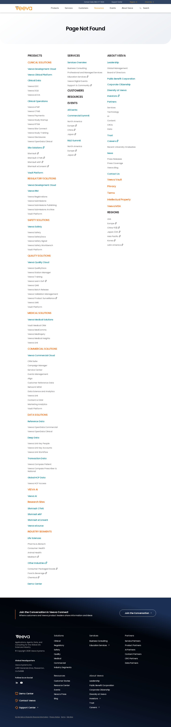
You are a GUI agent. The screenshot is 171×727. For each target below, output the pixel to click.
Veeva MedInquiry (36, 334)
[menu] (133, 2)
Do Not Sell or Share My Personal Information (31, 717)
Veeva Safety (35, 226)
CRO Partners (131, 658)
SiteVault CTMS (35, 157)
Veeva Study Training (38, 132)
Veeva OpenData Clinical (40, 141)
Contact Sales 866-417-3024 (94, 2)
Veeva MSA (114, 206)
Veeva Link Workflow (38, 452)
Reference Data (36, 421)
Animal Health (34, 552)
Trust (110, 135)
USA (109, 219)
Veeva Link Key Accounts (40, 447)
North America (74, 121)
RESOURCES (75, 97)
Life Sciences (34, 538)
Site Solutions (35, 147)
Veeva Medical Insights (39, 338)
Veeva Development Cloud (42, 68)
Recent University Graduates (121, 147)
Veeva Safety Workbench (40, 245)
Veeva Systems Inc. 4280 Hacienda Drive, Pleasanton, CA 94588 (29, 668)
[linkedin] (17, 683)
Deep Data (33, 437)
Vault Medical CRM (37, 325)
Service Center (35, 369)
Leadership (113, 62)
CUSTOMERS (75, 90)
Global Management (117, 68)
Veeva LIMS (33, 302)
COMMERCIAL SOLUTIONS (42, 349)
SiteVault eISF (34, 162)
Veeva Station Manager (39, 272)
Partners (111, 101)
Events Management (38, 374)
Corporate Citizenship (118, 84)
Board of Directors (116, 72)
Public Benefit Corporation (121, 78)
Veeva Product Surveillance (41, 298)
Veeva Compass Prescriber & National (42, 470)
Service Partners (132, 641)
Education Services (77, 76)
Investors (112, 95)
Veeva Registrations (37, 196)
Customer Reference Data (41, 382)
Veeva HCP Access (37, 483)
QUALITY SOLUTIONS (39, 255)
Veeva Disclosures (37, 137)
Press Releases (114, 159)
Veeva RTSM (34, 124)
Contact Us (113, 173)
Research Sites (36, 502)
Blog (56, 698)
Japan (70, 134)
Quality (57, 654)
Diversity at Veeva (116, 90)
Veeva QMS (33, 285)
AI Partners (130, 649)
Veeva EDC (33, 86)
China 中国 (112, 227)
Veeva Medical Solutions (40, 319)
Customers (83, 8)
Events (113, 8)
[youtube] (21, 683)
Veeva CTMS (34, 111)
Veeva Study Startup (38, 120)
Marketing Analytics (37, 404)
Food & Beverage (36, 573)
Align (30, 378)
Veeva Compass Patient (39, 464)
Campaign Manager (37, 365)
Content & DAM (35, 400)
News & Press (60, 694)
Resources (99, 8)
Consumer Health (36, 548)
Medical (57, 658)
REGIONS (113, 212)
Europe (71, 125)
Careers (111, 141)
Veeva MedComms (37, 329)
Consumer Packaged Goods (42, 568)
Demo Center (35, 583)
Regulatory (59, 645)
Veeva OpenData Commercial (43, 427)
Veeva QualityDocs (37, 268)
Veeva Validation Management (43, 294)
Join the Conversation (137, 613)
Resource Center (62, 685)
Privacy (111, 186)
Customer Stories (62, 680)
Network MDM (35, 387)
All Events (72, 109)
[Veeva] (23, 8)
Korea (110, 240)
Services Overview (77, 62)
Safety (57, 649)
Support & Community (78, 85)
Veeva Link (33, 342)
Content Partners (133, 654)
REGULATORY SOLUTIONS (42, 178)
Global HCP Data (36, 477)
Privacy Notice (54, 717)
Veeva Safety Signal (37, 241)
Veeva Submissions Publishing (42, 205)
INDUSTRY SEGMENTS (40, 531)
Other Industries (36, 563)
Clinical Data (34, 80)
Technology (113, 112)
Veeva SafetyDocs (37, 236)
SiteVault (32, 153)
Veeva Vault (114, 179)
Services (69, 8)
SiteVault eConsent (37, 166)
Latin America (114, 245)
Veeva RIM (33, 190)
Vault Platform (35, 172)
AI (108, 116)
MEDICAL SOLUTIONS (39, 313)
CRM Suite (32, 361)
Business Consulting (77, 68)
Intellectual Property (119, 199)
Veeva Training (35, 276)
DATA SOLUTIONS (38, 415)
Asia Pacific (113, 236)
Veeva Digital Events (77, 81)
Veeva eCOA (34, 94)
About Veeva (127, 8)
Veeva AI (32, 496)
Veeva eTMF (34, 107)
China (70, 130)
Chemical (33, 577)
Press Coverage (115, 163)
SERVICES (73, 56)
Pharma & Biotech (37, 544)
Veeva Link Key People (39, 443)
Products (55, 8)
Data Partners (131, 663)
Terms (111, 193)
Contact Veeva (27, 700)
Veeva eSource (36, 525)
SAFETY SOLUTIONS (38, 220)
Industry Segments (62, 667)
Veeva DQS (33, 90)
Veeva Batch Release (38, 289)
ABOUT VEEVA (116, 56)
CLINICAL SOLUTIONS (39, 62)
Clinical (57, 641)
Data (109, 129)
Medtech (32, 556)
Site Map (70, 717)
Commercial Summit (78, 115)
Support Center (117, 2)
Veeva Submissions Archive (41, 209)
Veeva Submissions (37, 200)
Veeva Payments (36, 115)
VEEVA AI (33, 489)
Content (111, 120)
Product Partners (133, 645)
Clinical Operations (38, 101)
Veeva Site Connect (37, 128)
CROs (110, 124)
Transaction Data (37, 458)
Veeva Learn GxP (36, 281)
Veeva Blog (112, 167)
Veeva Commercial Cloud (41, 355)
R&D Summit (74, 140)
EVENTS (72, 103)
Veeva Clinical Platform (40, 74)
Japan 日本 (113, 232)
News (110, 153)
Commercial (60, 663)
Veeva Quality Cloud (38, 262)
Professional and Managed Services (84, 72)
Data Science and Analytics (41, 391)
